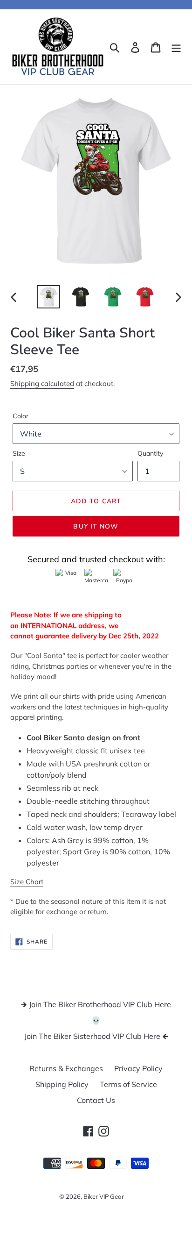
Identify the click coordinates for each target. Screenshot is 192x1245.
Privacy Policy (138, 1068)
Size (19, 453)
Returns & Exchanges (66, 1068)
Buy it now (95, 526)
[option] (49, 297)
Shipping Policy (62, 1084)
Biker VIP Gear (103, 1196)
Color (20, 416)
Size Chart (26, 881)
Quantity (150, 453)
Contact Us (96, 1100)
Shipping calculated (42, 383)
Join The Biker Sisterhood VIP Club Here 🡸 (96, 1036)
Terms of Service (128, 1084)
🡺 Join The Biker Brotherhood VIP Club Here (96, 1004)
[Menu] (176, 46)
